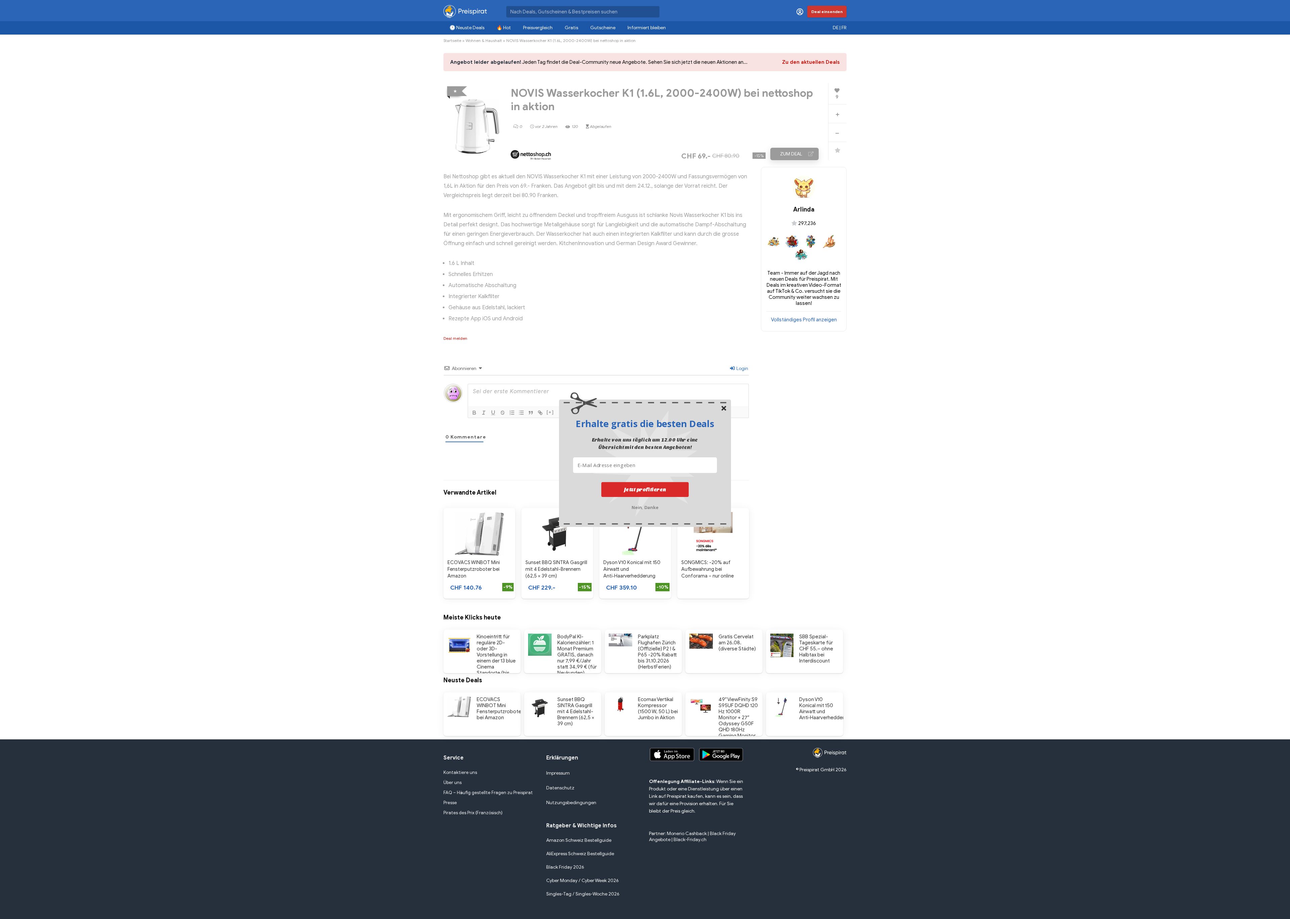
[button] (645, 423)
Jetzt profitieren (645, 489)
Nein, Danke (645, 506)
